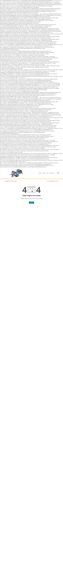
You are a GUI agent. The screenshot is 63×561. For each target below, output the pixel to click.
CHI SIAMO (43, 173)
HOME (40, 173)
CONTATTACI (51, 173)
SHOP (47, 173)
